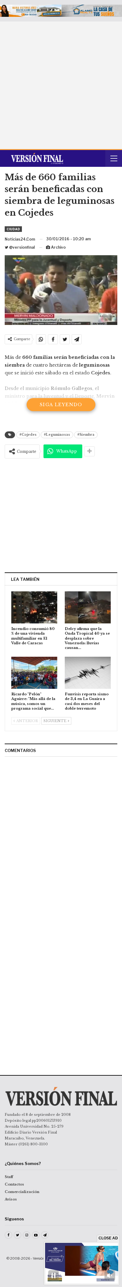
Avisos (11, 1199)
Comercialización (22, 1192)
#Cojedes (28, 435)
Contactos (14, 1184)
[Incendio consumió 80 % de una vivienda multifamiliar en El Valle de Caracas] (34, 607)
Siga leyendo (61, 404)
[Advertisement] (61, 85)
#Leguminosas (57, 435)
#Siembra (85, 435)
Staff (9, 1177)
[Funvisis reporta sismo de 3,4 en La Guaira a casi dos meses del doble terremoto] (88, 673)
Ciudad (13, 229)
